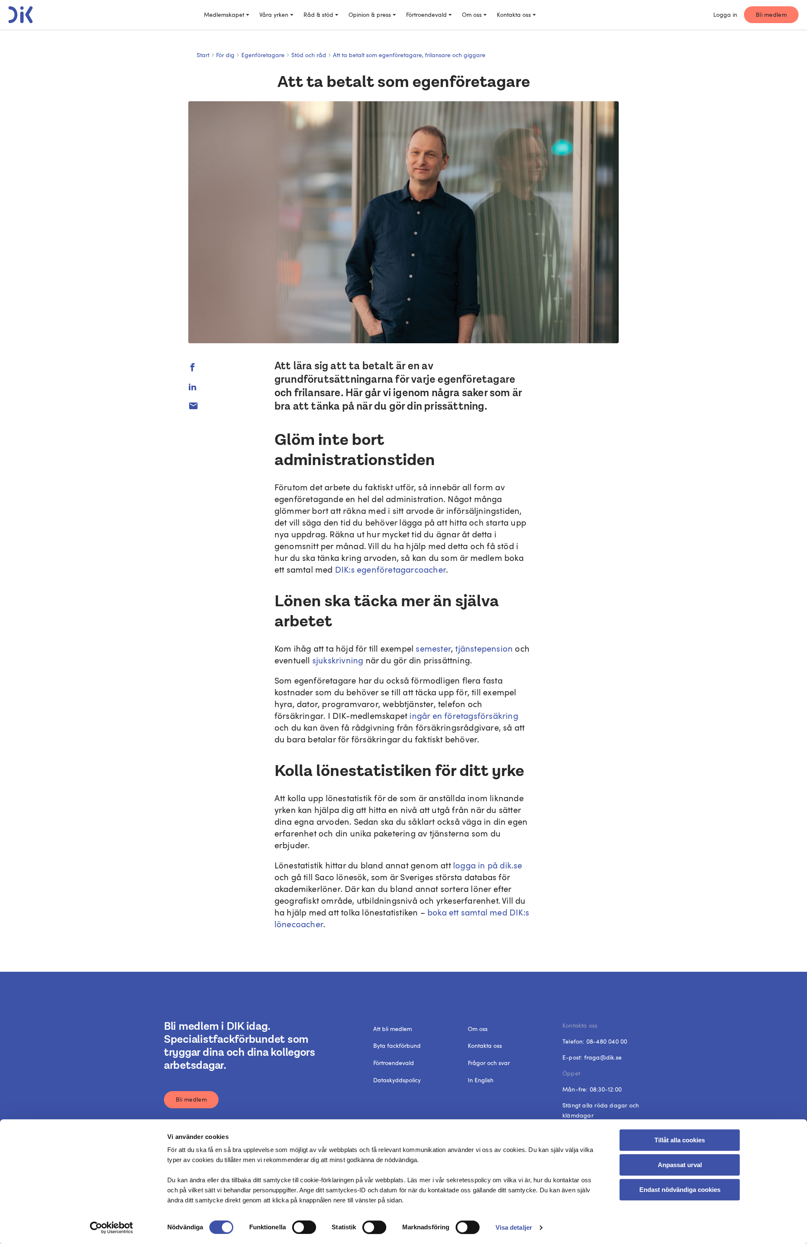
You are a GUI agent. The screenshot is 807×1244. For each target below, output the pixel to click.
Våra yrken (273, 14)
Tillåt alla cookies (679, 1140)
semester (433, 648)
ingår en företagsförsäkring (463, 715)
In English (480, 1080)
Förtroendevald (426, 14)
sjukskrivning (338, 660)
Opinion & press (369, 14)
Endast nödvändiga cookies (679, 1189)
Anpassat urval (680, 1164)
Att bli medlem (392, 1029)
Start (203, 55)
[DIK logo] (20, 14)
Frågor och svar (489, 1063)
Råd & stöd (318, 14)
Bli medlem (771, 14)
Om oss (472, 14)
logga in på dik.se (486, 865)
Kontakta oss (514, 14)
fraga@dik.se (603, 1057)
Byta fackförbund (397, 1045)
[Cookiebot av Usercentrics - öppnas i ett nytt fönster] (111, 1227)
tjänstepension (484, 648)
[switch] (304, 1227)
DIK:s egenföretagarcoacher (390, 569)
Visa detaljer (514, 1227)
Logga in (725, 14)
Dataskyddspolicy (397, 1080)
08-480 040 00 (607, 1041)
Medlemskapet (224, 14)
